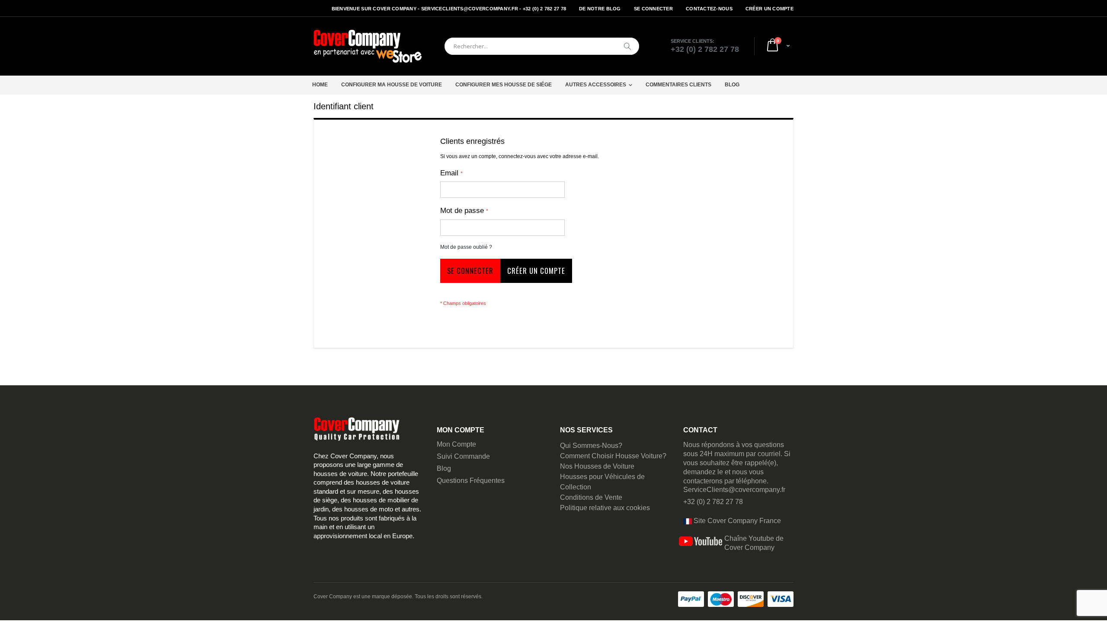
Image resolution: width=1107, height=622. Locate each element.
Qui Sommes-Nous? (591, 445)
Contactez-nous (709, 8)
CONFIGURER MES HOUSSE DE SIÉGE (503, 85)
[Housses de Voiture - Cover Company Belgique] (368, 46)
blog (732, 85)
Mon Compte (456, 444)
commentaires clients (678, 85)
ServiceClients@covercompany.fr (734, 489)
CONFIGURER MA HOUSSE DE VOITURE (391, 85)
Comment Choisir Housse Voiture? (613, 456)
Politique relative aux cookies (605, 507)
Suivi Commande (463, 456)
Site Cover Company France (736, 520)
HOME (320, 85)
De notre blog (600, 8)
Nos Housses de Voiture (597, 466)
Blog (444, 468)
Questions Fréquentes (471, 480)
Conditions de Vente (591, 497)
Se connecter (653, 8)
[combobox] (542, 46)
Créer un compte (769, 8)
